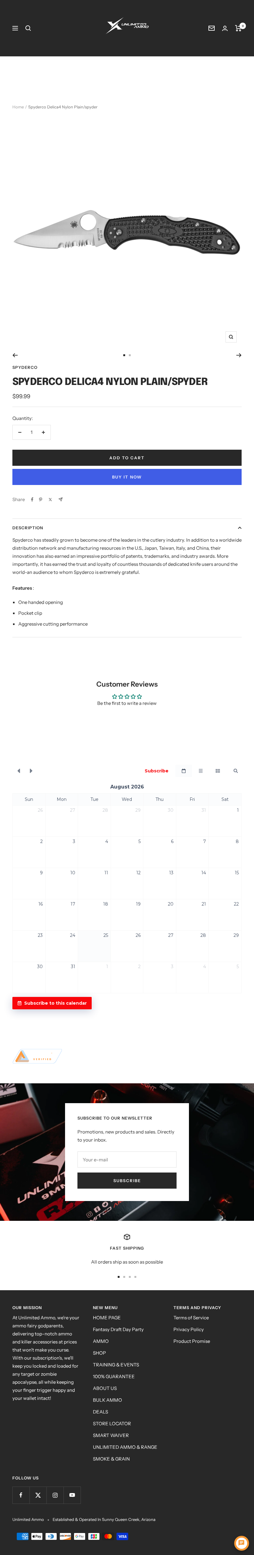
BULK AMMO (107, 1400)
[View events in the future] (31, 771)
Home (18, 106)
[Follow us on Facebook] (20, 1495)
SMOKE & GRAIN (111, 1459)
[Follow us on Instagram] (55, 1495)
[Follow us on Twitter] (37, 1495)
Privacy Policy (188, 1329)
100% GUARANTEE (114, 1376)
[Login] (225, 28)
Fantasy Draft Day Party (118, 1329)
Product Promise (191, 1341)
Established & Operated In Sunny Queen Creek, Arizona (104, 1519)
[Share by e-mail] (61, 499)
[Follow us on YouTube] (72, 1495)
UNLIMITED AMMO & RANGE (125, 1447)
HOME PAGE (107, 1318)
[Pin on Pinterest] (40, 499)
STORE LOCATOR (112, 1423)
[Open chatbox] (241, 1543)
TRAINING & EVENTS (116, 1365)
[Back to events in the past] (18, 771)
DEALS (100, 1412)
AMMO (101, 1341)
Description (27, 527)
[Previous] (15, 355)
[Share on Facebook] (32, 499)
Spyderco (24, 367)
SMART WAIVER (111, 1435)
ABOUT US (105, 1388)
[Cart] (238, 28)
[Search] (28, 28)
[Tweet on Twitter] (50, 499)
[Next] (239, 355)
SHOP (99, 1353)
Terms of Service (191, 1318)
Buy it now (127, 476)
